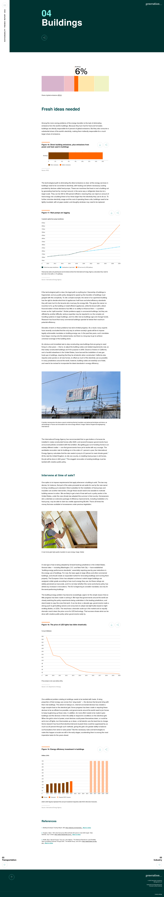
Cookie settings (158, 894)
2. (42, 833)
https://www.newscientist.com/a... (63, 834)
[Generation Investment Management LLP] (154, 4)
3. (42, 839)
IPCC (59, 95)
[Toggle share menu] (44, 37)
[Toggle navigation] (5, 5)
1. (42, 828)
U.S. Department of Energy (53, 687)
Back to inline (87, 828)
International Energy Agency (53, 279)
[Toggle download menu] (100, 145)
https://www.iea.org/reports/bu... (74, 828)
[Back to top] (11, 877)
